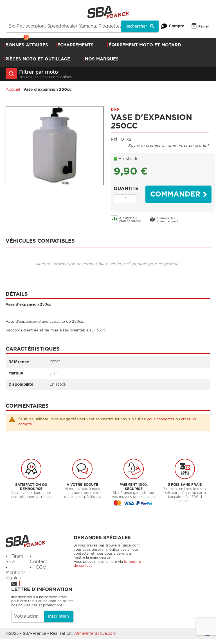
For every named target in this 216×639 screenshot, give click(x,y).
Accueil (13, 90)
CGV (41, 567)
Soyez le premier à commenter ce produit (168, 146)
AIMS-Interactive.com (95, 634)
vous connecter (160, 419)
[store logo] (108, 12)
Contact (38, 561)
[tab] (108, 239)
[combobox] (82, 26)
